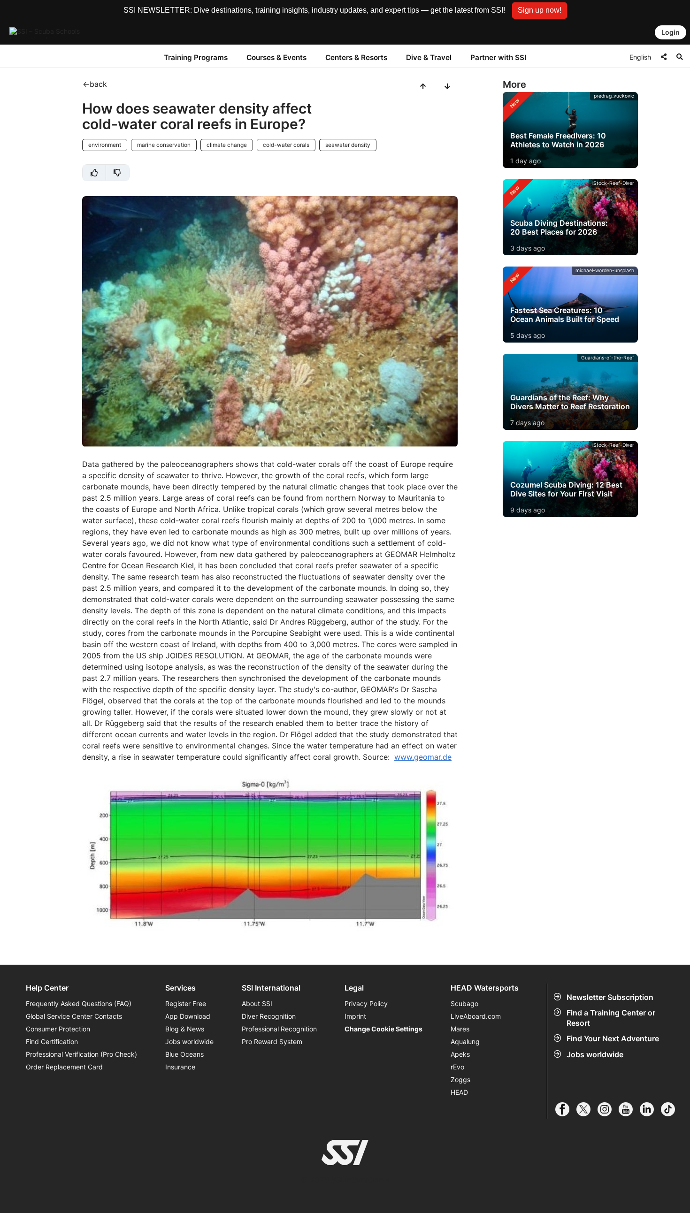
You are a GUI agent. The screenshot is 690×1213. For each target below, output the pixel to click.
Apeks (460, 1054)
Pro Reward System (272, 1041)
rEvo (457, 1067)
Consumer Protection (58, 1029)
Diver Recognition (269, 1016)
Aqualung (465, 1041)
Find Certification (52, 1041)
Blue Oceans (184, 1054)
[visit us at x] (587, 1109)
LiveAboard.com (476, 1016)
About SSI (257, 1003)
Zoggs (460, 1079)
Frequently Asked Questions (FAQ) (78, 1003)
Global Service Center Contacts (74, 1016)
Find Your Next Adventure (613, 1038)
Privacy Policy (366, 1003)
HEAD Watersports (485, 988)
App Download (187, 1016)
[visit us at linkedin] (650, 1109)
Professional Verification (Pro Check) (81, 1054)
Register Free (185, 1003)
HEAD (459, 1092)
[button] (539, 10)
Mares (460, 1029)
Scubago (464, 1003)
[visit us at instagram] (608, 1109)
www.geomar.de (423, 757)
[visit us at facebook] (565, 1109)
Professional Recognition (279, 1029)
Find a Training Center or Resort (611, 1018)
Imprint (355, 1016)
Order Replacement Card (64, 1067)
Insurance (180, 1067)
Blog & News (184, 1029)
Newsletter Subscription (610, 997)
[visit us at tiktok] (671, 1109)
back (98, 84)
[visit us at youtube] (629, 1109)
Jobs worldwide (595, 1054)
